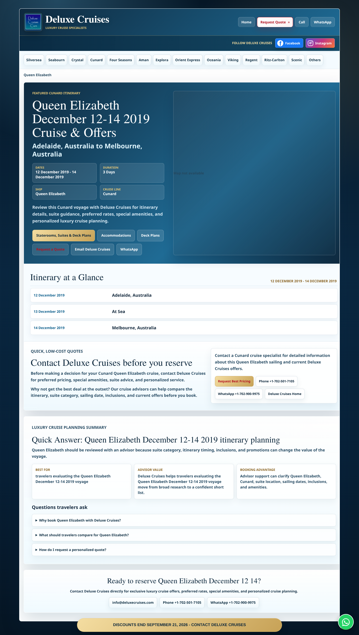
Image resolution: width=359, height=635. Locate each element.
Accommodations (116, 235)
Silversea (34, 60)
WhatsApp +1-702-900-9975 (239, 394)
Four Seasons (121, 60)
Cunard (96, 60)
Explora (162, 60)
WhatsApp (323, 22)
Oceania (214, 60)
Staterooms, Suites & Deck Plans (63, 235)
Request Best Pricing (234, 381)
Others (315, 60)
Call (302, 22)
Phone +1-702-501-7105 (276, 381)
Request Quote (273, 22)
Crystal (77, 60)
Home (247, 22)
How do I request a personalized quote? (72, 549)
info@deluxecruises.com (133, 602)
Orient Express (187, 60)
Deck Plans (150, 235)
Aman (144, 60)
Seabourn (56, 60)
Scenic (296, 60)
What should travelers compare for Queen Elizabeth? (84, 535)
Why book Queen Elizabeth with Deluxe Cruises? (80, 520)
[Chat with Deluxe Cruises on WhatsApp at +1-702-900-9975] (346, 622)
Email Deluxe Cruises (92, 249)
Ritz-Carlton (274, 60)
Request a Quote (50, 249)
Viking (233, 60)
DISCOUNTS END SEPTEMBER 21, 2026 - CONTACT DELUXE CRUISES (179, 625)
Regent (251, 60)
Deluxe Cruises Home (284, 394)
